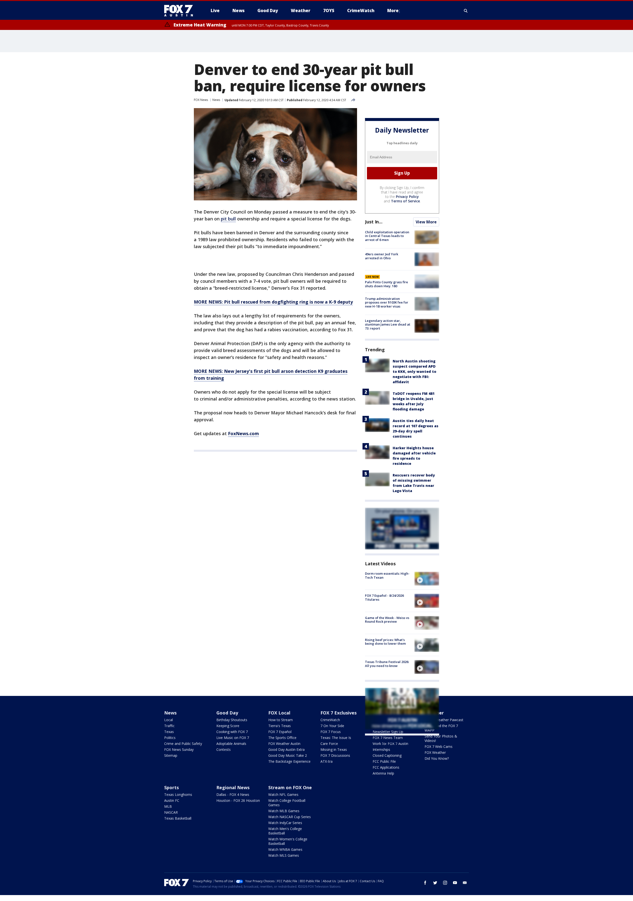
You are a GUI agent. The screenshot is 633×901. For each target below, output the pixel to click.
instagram (445, 883)
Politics (170, 737)
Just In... (374, 222)
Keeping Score (227, 725)
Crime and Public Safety (183, 743)
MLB (168, 806)
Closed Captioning (387, 755)
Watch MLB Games (283, 810)
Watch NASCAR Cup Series (289, 816)
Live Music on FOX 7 (232, 737)
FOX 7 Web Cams (438, 746)
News (216, 100)
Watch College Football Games (286, 802)
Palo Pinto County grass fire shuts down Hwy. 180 (386, 284)
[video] (426, 579)
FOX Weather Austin (284, 743)
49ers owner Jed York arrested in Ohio (381, 256)
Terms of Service (405, 201)
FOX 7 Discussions (335, 755)
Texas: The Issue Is (335, 737)
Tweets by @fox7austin (386, 741)
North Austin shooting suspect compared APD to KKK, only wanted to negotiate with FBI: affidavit (414, 371)
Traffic (169, 725)
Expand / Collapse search (466, 10)
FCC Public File (384, 761)
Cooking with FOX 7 (232, 731)
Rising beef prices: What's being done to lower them (385, 642)
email (465, 883)
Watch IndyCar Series (285, 822)
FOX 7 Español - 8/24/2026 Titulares (384, 597)
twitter (435, 883)
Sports (171, 787)
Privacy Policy (407, 196)
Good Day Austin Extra (286, 749)
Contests (223, 749)
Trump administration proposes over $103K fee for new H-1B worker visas (386, 302)
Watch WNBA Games (285, 849)
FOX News (201, 100)
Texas (169, 731)
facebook (425, 883)
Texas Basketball (177, 818)
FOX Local (279, 713)
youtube (455, 883)
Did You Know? (437, 758)
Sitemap (170, 755)
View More (426, 222)
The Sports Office (282, 737)
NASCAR (171, 812)
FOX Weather (435, 752)
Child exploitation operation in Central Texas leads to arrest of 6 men (387, 236)
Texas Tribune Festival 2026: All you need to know (387, 664)
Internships (381, 749)
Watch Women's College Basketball (287, 841)
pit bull (228, 219)
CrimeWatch (330, 719)
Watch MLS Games (283, 855)
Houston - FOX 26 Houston (238, 800)
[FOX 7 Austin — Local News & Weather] (180, 11)
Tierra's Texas (279, 725)
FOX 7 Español (280, 731)
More (393, 10)
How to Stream (280, 719)
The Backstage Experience (289, 761)
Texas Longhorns (178, 794)
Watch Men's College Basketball (285, 830)
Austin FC (171, 800)
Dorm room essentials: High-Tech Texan (387, 575)
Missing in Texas (333, 749)
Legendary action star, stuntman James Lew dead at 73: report (387, 324)
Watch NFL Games (283, 794)
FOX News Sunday (179, 749)
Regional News (232, 787)
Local (168, 719)
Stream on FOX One (290, 787)
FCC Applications (386, 767)
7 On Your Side (332, 725)
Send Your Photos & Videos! (441, 738)
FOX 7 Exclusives (338, 713)
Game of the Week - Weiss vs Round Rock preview (387, 620)
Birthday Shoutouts (231, 719)
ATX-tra (326, 761)
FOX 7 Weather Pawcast (444, 719)
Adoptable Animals (231, 743)
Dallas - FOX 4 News (232, 794)
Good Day (227, 713)
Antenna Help (383, 773)
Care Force (329, 743)
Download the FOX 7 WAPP (441, 728)
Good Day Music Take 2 (287, 755)
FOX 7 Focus (330, 731)
